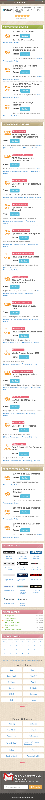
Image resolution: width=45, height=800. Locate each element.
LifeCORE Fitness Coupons (22, 580)
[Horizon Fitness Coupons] (22, 563)
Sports (8, 660)
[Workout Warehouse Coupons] (22, 586)
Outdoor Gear (9, 620)
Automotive (33, 736)
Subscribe (36, 787)
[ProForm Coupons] (9, 552)
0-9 (4, 641)
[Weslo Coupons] (9, 586)
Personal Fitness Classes (13, 630)
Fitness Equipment (10, 618)
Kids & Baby (11, 730)
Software (33, 723)
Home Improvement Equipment (31, 743)
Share (17, 43)
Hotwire (33, 670)
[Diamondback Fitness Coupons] (36, 563)
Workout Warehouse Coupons (22, 592)
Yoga (6, 627)
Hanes (33, 700)
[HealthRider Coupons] (9, 575)
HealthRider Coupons (9, 580)
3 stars (22, 15)
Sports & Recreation (18, 660)
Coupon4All (20, 2)
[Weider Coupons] (36, 575)
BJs (11, 670)
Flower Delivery (11, 743)
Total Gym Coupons (36, 557)
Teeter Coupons (9, 603)
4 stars (25, 15)
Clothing (12, 723)
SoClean (11, 682)
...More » (39, 58)
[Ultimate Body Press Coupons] (22, 552)
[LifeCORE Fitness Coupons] (22, 575)
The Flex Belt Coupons (36, 591)
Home (3, 660)
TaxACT (33, 676)
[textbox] (16, 787)
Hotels (11, 750)
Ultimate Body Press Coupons (22, 557)
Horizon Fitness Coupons (22, 568)
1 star (16, 15)
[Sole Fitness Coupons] (9, 563)
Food (33, 750)
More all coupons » (13, 148)
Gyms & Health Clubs (11, 625)
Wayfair (33, 682)
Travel (33, 730)
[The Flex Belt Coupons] (36, 586)
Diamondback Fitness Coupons (36, 568)
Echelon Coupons (22, 604)
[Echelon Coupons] (22, 599)
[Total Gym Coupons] (36, 552)
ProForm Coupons (9, 557)
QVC (11, 700)
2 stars (19, 15)
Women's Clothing (33, 756)
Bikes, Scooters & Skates (12, 623)
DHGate (33, 688)
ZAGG (11, 694)
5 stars (28, 15)
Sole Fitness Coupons (9, 568)
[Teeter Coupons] (9, 599)
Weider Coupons (36, 579)
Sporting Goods (10, 616)
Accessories (11, 736)
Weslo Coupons (9, 591)
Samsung (33, 694)
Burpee (11, 688)
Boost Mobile (11, 676)
